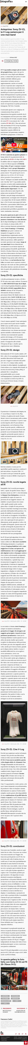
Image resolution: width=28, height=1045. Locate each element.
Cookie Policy (4, 1040)
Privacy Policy (4, 1038)
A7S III (11, 159)
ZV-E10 (8, 123)
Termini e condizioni (5, 1037)
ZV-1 (7, 121)
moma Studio (24, 1040)
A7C (21, 157)
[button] (26, 450)
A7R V (24, 159)
